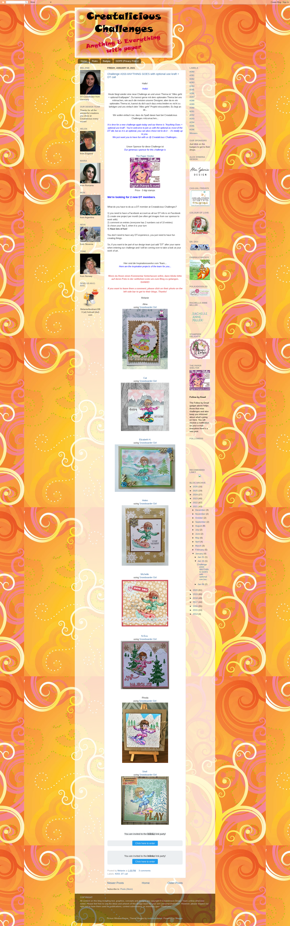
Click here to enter (145, 843)
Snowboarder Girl (148, 307)
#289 (192, 104)
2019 (195, 594)
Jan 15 (201, 561)
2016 (195, 606)
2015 (195, 610)
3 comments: (145, 871)
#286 (192, 93)
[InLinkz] (200, 475)
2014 (195, 614)
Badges (106, 61)
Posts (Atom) (126, 889)
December (200, 510)
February (200, 550)
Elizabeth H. (145, 439)
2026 (195, 486)
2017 (195, 602)
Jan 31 (201, 557)
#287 (192, 97)
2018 (195, 598)
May (197, 538)
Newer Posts (115, 882)
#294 (192, 122)
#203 (117, 874)
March (198, 546)
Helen (145, 500)
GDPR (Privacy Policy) (127, 61)
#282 (192, 79)
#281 (192, 75)
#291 (192, 111)
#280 (192, 72)
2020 (195, 590)
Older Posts (175, 882)
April (197, 542)
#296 (192, 129)
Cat (145, 378)
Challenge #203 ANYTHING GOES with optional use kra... (203, 571)
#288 (192, 100)
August (199, 526)
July (197, 530)
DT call (124, 874)
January (199, 554)
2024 (195, 494)
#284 (192, 86)
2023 (195, 498)
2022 (195, 502)
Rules (95, 61)
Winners (193, 133)
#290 (192, 108)
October (199, 518)
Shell (144, 771)
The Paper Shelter (145, 156)
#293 (192, 119)
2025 (195, 491)
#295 (192, 126)
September (200, 522)
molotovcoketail (154, 918)
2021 (195, 506)
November (200, 514)
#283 (192, 82)
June (198, 534)
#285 (192, 90)
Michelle (145, 574)
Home (84, 61)
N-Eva (144, 636)
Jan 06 (201, 584)
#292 (192, 115)
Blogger (179, 918)
